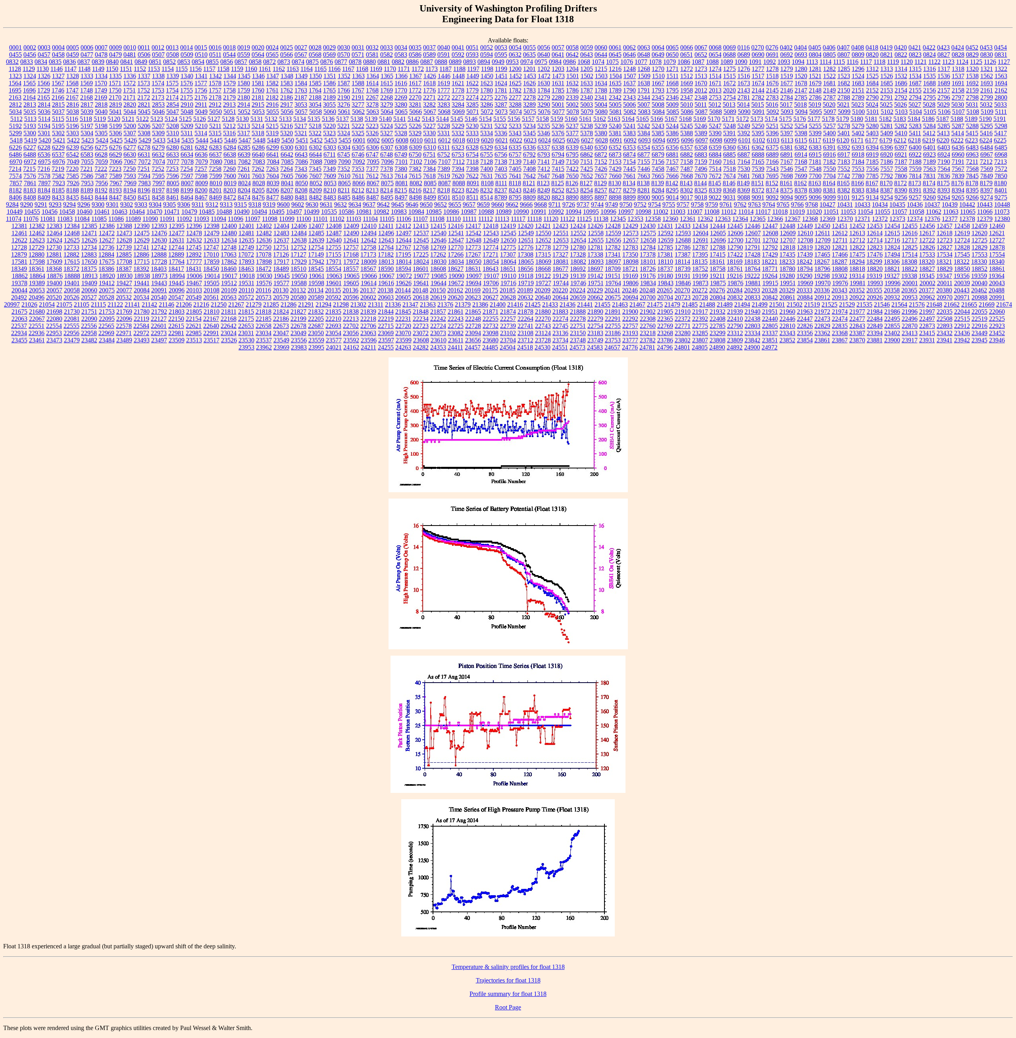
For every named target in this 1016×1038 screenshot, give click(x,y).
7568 (972, 168)
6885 (729, 154)
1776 (429, 90)
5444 (202, 140)
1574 (158, 83)
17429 (770, 254)
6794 (558, 154)
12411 (386, 226)
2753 (715, 97)
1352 (344, 76)
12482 (264, 233)
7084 (273, 161)
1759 (243, 90)
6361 (743, 147)
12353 (635, 218)
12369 (827, 218)
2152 (872, 90)
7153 (615, 161)
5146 (471, 118)
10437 (932, 204)
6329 (486, 147)
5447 (245, 140)
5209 (187, 126)
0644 (601, 54)
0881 (383, 61)
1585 (315, 83)
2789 (858, 97)
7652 (586, 176)
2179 (229, 97)
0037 (429, 47)
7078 (187, 161)
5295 (986, 126)
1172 (418, 68)
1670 (701, 83)
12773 (473, 247)
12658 (648, 240)
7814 (915, 176)
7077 (173, 161)
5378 (586, 133)
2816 (72, 104)
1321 (986, 68)
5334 (486, 133)
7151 (586, 161)
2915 (258, 104)
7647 (543, 176)
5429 (145, 140)
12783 (630, 247)
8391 (915, 190)
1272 (686, 68)
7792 (886, 176)
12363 (723, 218)
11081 (48, 218)
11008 (712, 211)
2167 (72, 97)
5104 (915, 111)
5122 (142, 118)
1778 (458, 90)
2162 (1001, 90)
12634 (229, 240)
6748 (386, 154)
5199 (115, 126)
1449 (472, 76)
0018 (229, 47)
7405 (515, 168)
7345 (315, 168)
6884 (715, 154)
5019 (814, 104)
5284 (929, 126)
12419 (508, 226)
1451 (501, 76)
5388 (686, 133)
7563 (929, 168)
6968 (1001, 154)
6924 (943, 154)
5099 (844, 111)
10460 (84, 211)
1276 (743, 68)
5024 (872, 104)
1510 (658, 76)
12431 (665, 226)
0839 (98, 61)
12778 (543, 247)
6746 (358, 154)
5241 (629, 126)
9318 (254, 204)
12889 (176, 254)
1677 (786, 83)
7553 (858, 168)
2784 (786, 97)
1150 (112, 68)
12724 (962, 240)
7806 (901, 176)
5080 (601, 111)
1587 (343, 83)
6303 (329, 147)
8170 (886, 183)
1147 (70, 68)
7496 (701, 168)
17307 (508, 254)
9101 (843, 197)
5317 (243, 133)
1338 (158, 76)
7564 (943, 168)
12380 (1002, 218)
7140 (529, 161)
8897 (601, 197)
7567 (958, 168)
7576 (29, 176)
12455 (910, 226)
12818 (787, 247)
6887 (743, 154)
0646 (629, 54)
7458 (658, 168)
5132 (271, 118)
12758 (368, 247)
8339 (715, 190)
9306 (183, 204)
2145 (772, 90)
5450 (287, 140)
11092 (184, 218)
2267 (372, 97)
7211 (972, 161)
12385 (89, 226)
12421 (543, 226)
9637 (369, 204)
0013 (172, 47)
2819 (115, 104)
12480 (229, 233)
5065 (401, 111)
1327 (58, 76)
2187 (300, 97)
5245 (686, 126)
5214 (258, 126)
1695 (15, 90)
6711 (329, 154)
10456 (50, 211)
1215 (601, 68)
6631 (144, 154)
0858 (255, 61)
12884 (106, 254)
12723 (944, 240)
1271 (672, 68)
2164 (29, 97)
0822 (901, 54)
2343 (629, 97)
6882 (686, 154)
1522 (829, 76)
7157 (672, 161)
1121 (920, 61)
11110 (453, 218)
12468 (72, 233)
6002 (373, 140)
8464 (187, 197)
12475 (142, 233)
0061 (615, 47)
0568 (315, 54)
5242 (643, 126)
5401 (843, 133)
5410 (901, 133)
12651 (526, 240)
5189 (971, 118)
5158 (542, 118)
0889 (455, 61)
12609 (788, 233)
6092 (630, 140)
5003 (586, 104)
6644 (315, 154)
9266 (972, 197)
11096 (235, 218)
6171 (857, 140)
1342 (215, 76)
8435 (72, 197)
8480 (287, 197)
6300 (287, 147)
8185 (58, 190)
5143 (428, 118)
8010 (216, 183)
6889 (772, 154)
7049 (73, 161)
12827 (944, 247)
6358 (701, 147)
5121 (128, 118)
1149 (98, 68)
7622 (472, 176)
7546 (786, 168)
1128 (15, 68)
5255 (815, 126)
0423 (943, 47)
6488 (29, 154)
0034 (400, 47)
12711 (840, 240)
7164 (743, 161)
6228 (44, 147)
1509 (644, 76)
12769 (438, 247)
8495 (387, 197)
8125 (557, 183)
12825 (910, 247)
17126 (281, 254)
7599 (215, 176)
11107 (420, 218)
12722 (927, 240)
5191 (999, 118)
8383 (858, 190)
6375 (772, 147)
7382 (415, 168)
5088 (715, 111)
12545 (508, 233)
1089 (726, 61)
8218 (443, 190)
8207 (287, 190)
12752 (298, 247)
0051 (472, 47)
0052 (486, 47)
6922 (915, 154)
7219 (58, 168)
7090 (344, 161)
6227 (29, 147)
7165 (758, 161)
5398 (801, 133)
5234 (529, 126)
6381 (786, 147)
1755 (186, 90)
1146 (56, 68)
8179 (986, 183)
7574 (15, 176)
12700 (735, 240)
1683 (858, 83)
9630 (312, 204)
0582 (386, 54)
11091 (167, 218)
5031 (972, 104)
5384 (643, 133)
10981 (364, 211)
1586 (329, 83)
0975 (541, 61)
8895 (586, 197)
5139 (371, 118)
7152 (601, 161)
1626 (529, 83)
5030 (957, 104)
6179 (885, 140)
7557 (886, 168)
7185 (872, 161)
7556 (872, 168)
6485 (1001, 147)
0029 (329, 47)
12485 (316, 233)
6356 (672, 147)
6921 (901, 154)
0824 (929, 54)
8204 (244, 190)
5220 (329, 126)
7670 (701, 176)
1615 (386, 83)
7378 (386, 168)
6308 (401, 147)
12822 (857, 247)
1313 (886, 68)
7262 (258, 168)
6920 (886, 154)
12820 (822, 247)
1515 (729, 76)
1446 (444, 76)
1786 (572, 90)
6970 (16, 161)
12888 (159, 254)
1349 (301, 76)
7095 (373, 161)
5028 (929, 104)
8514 (486, 197)
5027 (914, 104)
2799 (986, 97)
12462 (37, 233)
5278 (843, 126)
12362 (705, 218)
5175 (785, 118)
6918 (858, 154)
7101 (401, 161)
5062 (358, 111)
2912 (215, 104)
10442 (967, 204)
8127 (586, 183)
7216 (43, 168)
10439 (950, 204)
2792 (901, 97)
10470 (154, 211)
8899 (629, 197)
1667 (658, 83)
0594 (486, 54)
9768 (811, 204)
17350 (630, 254)
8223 (458, 190)
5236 (558, 126)
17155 (333, 254)
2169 (100, 97)
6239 (72, 147)
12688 (683, 240)
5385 (658, 133)
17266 (456, 254)
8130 (614, 183)
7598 (201, 176)
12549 (526, 233)
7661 (629, 176)
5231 (486, 126)
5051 (229, 111)
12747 (211, 247)
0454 (1000, 47)
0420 (900, 47)
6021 (501, 140)
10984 (416, 211)
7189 (929, 161)
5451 (302, 140)
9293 (55, 204)
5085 (672, 111)
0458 (58, 54)
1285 (843, 68)
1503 (601, 76)
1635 (615, 83)
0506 (144, 54)
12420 (525, 226)
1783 (529, 90)
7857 (16, 183)
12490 (351, 233)
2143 (743, 90)
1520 (801, 76)
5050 (215, 111)
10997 (626, 211)
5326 (372, 133)
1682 (843, 83)
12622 (19, 240)
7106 (430, 161)
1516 (743, 76)
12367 (792, 218)
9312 (212, 204)
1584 (300, 83)
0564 (258, 54)
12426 (595, 226)
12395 (177, 226)
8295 (672, 190)
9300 (98, 204)
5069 (458, 111)
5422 (73, 140)
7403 (501, 168)
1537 (958, 76)
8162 (800, 183)
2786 (815, 97)
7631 (486, 176)
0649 (658, 54)
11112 (485, 218)
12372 (880, 218)
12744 (176, 247)
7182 (829, 161)
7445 (629, 168)
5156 (514, 118)
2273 (458, 97)
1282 (829, 68)
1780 (486, 90)
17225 (421, 254)
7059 (101, 161)
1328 (72, 76)
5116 (72, 118)
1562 (986, 76)
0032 (372, 47)
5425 (116, 140)
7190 (943, 161)
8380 (815, 190)
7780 (858, 176)
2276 (501, 97)
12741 (141, 247)
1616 (400, 83)
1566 (43, 83)
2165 (43, 97)
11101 (320, 218)
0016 (215, 47)
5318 (258, 133)
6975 (44, 161)
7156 (658, 161)
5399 (815, 133)
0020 (258, 47)
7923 (58, 183)
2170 (115, 97)
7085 (287, 161)
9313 (226, 204)
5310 (172, 133)
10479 (189, 211)
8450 (129, 197)
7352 (343, 168)
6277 (129, 147)
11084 (82, 218)
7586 (87, 176)
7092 (358, 161)
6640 (258, 154)
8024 (244, 183)
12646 (438, 240)
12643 (386, 240)
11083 (65, 218)
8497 (401, 197)
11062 (933, 211)
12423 (560, 226)
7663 (643, 176)
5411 (915, 133)
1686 (901, 83)
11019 (797, 211)
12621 (997, 233)
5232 (501, 126)
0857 (241, 61)
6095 (673, 140)
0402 (786, 47)
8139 (657, 183)
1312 (872, 68)
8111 (501, 183)
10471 (172, 211)
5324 (343, 133)
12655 (596, 240)
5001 (558, 104)
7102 (416, 161)
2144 (758, 90)
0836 (69, 61)
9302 (126, 204)
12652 (543, 240)
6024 (544, 140)
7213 (1000, 161)
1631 (558, 83)
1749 (100, 90)
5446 (230, 140)
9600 (283, 204)
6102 (758, 140)
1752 (143, 90)
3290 (543, 104)
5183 (899, 118)
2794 (915, 97)
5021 (843, 104)
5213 (243, 126)
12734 (89, 247)
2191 (358, 97)
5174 (771, 118)
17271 (490, 254)
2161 (986, 90)
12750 (263, 247)
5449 (273, 140)
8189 (87, 190)
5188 (957, 118)
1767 (358, 90)
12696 (718, 240)
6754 (472, 154)
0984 (555, 61)
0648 (643, 54)
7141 (543, 161)
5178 (828, 118)
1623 (486, 83)
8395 (972, 190)
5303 (72, 133)
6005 (387, 140)
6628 (101, 154)
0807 (843, 54)
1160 (251, 68)
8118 (515, 183)
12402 (264, 226)
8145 (714, 183)
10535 (329, 211)
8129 (600, 183)
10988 (486, 211)
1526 (886, 76)
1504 (615, 76)
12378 (967, 218)
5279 (858, 126)
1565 (29, 83)
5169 (699, 118)
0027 (300, 47)
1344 (229, 76)
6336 (529, 147)
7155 (643, 161)
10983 (399, 211)
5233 (515, 126)
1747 (72, 90)
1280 (801, 68)
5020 (829, 104)
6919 (872, 154)
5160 (571, 118)
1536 (943, 76)
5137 (342, 118)
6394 (872, 147)
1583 (286, 83)
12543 (491, 233)
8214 (386, 190)
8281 (643, 190)
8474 (244, 197)
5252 (786, 126)
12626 (89, 240)
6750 (415, 154)
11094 (218, 218)
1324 (29, 76)
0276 (772, 47)
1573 (143, 83)
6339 (572, 147)
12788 (717, 247)
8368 (729, 190)
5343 (515, 133)
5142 (414, 118)
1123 (948, 61)
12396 (194, 226)
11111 (469, 218)
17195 (403, 254)
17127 (298, 254)
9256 (901, 197)
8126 (572, 183)
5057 (301, 111)
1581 (258, 83)
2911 (201, 104)
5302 (58, 133)
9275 (1001, 197)
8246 (529, 190)
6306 (372, 147)
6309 (415, 147)
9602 (297, 204)
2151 (858, 90)
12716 (892, 240)
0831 (1001, 54)
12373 (897, 218)
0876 (326, 61)
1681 (829, 83)
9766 (797, 204)
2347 (686, 97)
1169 (376, 68)
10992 (556, 211)
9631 (326, 204)
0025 (286, 47)
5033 (1000, 104)
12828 (962, 247)
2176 (200, 97)
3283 (443, 104)
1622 (472, 83)
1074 (598, 61)
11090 (150, 218)
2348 (701, 97)
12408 (334, 226)
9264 (943, 197)
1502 (587, 76)
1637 (629, 83)
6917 (843, 154)
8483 (329, 197)
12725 (979, 240)
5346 (543, 133)
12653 (561, 240)
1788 (601, 90)
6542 (72, 154)
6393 (858, 147)
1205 (586, 68)
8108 (487, 183)
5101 (872, 111)
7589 (115, 176)
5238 (586, 126)
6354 (643, 147)
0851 (155, 61)
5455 (345, 140)
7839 (958, 176)
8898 (615, 197)
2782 (758, 97)
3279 (386, 104)
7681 (743, 176)
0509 (187, 54)
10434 (880, 204)
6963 (972, 154)
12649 (491, 240)
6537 (58, 154)
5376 (558, 133)
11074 (13, 218)
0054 (515, 47)
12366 (775, 218)
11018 (780, 211)
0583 (400, 54)
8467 (201, 197)
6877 (643, 154)
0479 (115, 54)
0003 (44, 47)
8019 (230, 183)
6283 (215, 147)
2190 (343, 97)
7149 (558, 161)
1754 (172, 90)
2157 (943, 90)
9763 (754, 204)
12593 (683, 233)
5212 (229, 126)
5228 (443, 126)
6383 (815, 147)
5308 (144, 133)
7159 (701, 161)
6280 (172, 147)
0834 (41, 61)
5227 (429, 126)
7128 (486, 161)
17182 (386, 254)
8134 (629, 183)
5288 (972, 126)
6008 (402, 140)
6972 (30, 161)
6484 (986, 147)
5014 (743, 104)
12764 (386, 247)
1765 (329, 90)
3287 (501, 104)
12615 (892, 233)
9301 (112, 204)
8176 (957, 183)
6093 (644, 140)
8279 (629, 190)
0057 (558, 47)
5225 (400, 126)
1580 (243, 83)
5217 (300, 126)
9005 (658, 197)
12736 (106, 247)
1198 (487, 68)
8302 (686, 190)
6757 (515, 154)
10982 (381, 211)
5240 (615, 126)
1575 (172, 83)
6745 (343, 154)
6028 (601, 140)
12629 (142, 240)
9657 (469, 204)
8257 (601, 190)
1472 (544, 76)
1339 (172, 76)
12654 (578, 240)
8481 (301, 197)
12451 (840, 226)
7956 (101, 183)
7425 (586, 168)
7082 (244, 161)
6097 (701, 140)
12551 (561, 233)
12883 (89, 254)
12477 (177, 233)
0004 (58, 47)
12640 (334, 240)
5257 (829, 126)
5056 (287, 111)
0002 (29, 47)
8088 (458, 183)
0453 (986, 47)
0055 (529, 47)
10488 (224, 211)
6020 (487, 140)
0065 (672, 47)
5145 (456, 118)
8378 (801, 190)
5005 (615, 104)
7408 (529, 168)
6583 (87, 154)
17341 (613, 254)
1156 (195, 68)
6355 (658, 147)
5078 (572, 111)
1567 (58, 83)
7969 (130, 183)
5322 (315, 133)
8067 (373, 183)
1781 (501, 90)
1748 (86, 90)
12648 (473, 240)
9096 (815, 197)
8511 (472, 197)
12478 (194, 233)
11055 (882, 211)
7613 (386, 176)
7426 (601, 168)
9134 (872, 197)
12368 (810, 218)
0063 (643, 47)
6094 (658, 140)
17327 (560, 254)
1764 (315, 90)
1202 (543, 68)
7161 (729, 161)
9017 (686, 197)
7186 (886, 161)
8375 (786, 190)
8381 (829, 190)
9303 (141, 204)
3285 (472, 104)
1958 (686, 90)
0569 (329, 54)
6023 (530, 140)
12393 (159, 226)
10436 (915, 204)
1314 (901, 68)
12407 (316, 226)
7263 (272, 168)
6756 (501, 154)
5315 (215, 133)
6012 (444, 140)
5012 (714, 104)
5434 (173, 140)
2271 (429, 97)
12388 (124, 226)
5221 (343, 126)
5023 (857, 104)
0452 (972, 47)
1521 (815, 76)
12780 (578, 247)
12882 (71, 254)
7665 (658, 176)
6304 (344, 147)
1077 (641, 61)
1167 (348, 68)
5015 (757, 104)
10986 (451, 211)
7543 (772, 168)
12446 (752, 226)
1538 (972, 76)
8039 (273, 183)
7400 (486, 168)
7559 (915, 168)
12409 (351, 226)
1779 (472, 90)
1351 (329, 76)
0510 (201, 54)
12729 (36, 247)
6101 (744, 140)
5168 (685, 118)
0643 (586, 54)
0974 (526, 61)
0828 (958, 54)
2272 (443, 97)
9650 (426, 204)
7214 (15, 168)
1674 (758, 83)
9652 (440, 204)
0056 (543, 47)
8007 (187, 183)
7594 (144, 176)
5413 (943, 133)
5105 (930, 111)
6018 (458, 140)
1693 (986, 83)
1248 (629, 68)
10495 (277, 211)
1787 (586, 90)
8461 (172, 197)
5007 (643, 104)
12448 (787, 226)
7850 (1001, 176)
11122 (567, 218)
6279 (158, 147)
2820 (129, 104)
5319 (272, 133)
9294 (69, 204)
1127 (1004, 61)
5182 (885, 118)
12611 (822, 233)
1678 (801, 83)
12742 (159, 247)
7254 (186, 168)
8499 (429, 197)
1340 (187, 76)
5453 (330, 140)
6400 (915, 147)
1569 (86, 83)
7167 (786, 161)
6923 (929, 154)
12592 (665, 233)
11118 (534, 218)
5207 (158, 126)
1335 (115, 76)
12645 (421, 240)
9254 (886, 197)
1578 (215, 83)
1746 (58, 90)
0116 (743, 47)
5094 (801, 111)
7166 (772, 161)
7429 (615, 168)
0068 (715, 47)
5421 (59, 140)
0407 (843, 47)
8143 (686, 183)
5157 (528, 118)
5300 (29, 133)
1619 (443, 83)
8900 (643, 197)
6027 (587, 140)
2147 (801, 90)
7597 (187, 176)
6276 (115, 147)
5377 (572, 133)
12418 (490, 226)
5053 (258, 111)
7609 (329, 176)
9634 (354, 204)
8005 (173, 183)
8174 (929, 183)
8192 (101, 190)
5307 (129, 133)
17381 (665, 254)
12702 (770, 240)
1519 (786, 76)
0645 (615, 54)
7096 (387, 161)
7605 (287, 176)
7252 (158, 168)
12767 (403, 247)
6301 (301, 147)
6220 (943, 140)
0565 (272, 54)
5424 (102, 140)
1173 (431, 68)
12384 (72, 226)
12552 (578, 233)
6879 (658, 154)
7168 (801, 161)
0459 (72, 54)
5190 (985, 118)
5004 (601, 104)
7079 (201, 161)
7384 (429, 168)
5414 (957, 133)
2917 (286, 104)
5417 (1000, 133)
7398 (472, 168)
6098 (716, 140)
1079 (669, 61)
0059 (586, 47)
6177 (871, 140)
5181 (871, 118)
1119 (893, 61)
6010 (416, 140)
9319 (269, 204)
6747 (372, 154)
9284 (12, 204)
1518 (772, 76)
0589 (429, 54)
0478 (101, 54)
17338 (595, 254)
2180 (243, 97)
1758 (229, 90)
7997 (158, 183)
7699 (801, 176)
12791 (752, 247)
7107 (444, 161)
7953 (87, 183)
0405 (814, 47)
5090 (744, 111)
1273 (701, 68)
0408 (857, 47)
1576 (186, 83)
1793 (658, 90)
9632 (340, 204)
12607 (753, 233)
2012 (701, 90)
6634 (187, 154)
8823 (558, 197)
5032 (986, 104)
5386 (672, 133)
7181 (815, 161)
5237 (572, 126)
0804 (815, 54)
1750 (115, 90)
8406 (15, 197)
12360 (670, 218)
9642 (383, 204)
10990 (521, 211)
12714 (875, 240)
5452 (316, 140)
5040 (101, 111)
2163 (15, 97)
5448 (259, 140)
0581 (372, 54)
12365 (758, 218)
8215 (400, 190)
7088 (316, 161)
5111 (1001, 111)
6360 (729, 147)
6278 (144, 147)
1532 (901, 76)
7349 (329, 168)
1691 (958, 83)
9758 (697, 204)
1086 (683, 61)
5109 (987, 111)
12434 (700, 226)
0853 (183, 61)
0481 (129, 54)
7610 (344, 176)
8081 (401, 183)
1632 (572, 83)
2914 (243, 104)
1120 (907, 61)
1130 (43, 68)
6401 (929, 147)
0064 (658, 47)
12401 (246, 226)
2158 (958, 90)
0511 (215, 54)
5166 (656, 118)
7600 (229, 176)
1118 (879, 61)
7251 (143, 168)
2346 (672, 97)
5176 (799, 118)
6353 (629, 147)
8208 (301, 190)
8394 (958, 190)
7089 (330, 161)
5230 (472, 126)
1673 (743, 83)
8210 (329, 190)
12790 (735, 247)
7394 (458, 168)
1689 (943, 83)
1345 (244, 76)
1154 (168, 68)
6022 (516, 140)
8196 (144, 190)
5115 (58, 118)
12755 (333, 247)
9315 (240, 204)
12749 (246, 247)
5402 (858, 133)
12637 (281, 240)
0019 (243, 47)
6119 (829, 140)
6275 (101, 147)
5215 (272, 126)
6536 (44, 154)
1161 (265, 68)
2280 (558, 97)
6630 (129, 154)
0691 (772, 54)
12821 (840, 247)
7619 (443, 176)
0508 (172, 54)
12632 (194, 240)
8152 (772, 183)
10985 (434, 211)
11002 (660, 211)
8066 (358, 183)
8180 (1000, 183)
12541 (456, 233)
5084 (658, 111)
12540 (438, 233)
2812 (15, 104)
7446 (643, 168)
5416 (986, 133)
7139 (515, 161)
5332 (458, 133)
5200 (129, 126)
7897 (44, 183)
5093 (787, 111)
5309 (158, 133)
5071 (472, 111)
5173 (756, 118)
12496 (386, 233)
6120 (843, 140)
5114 (44, 118)
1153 (154, 68)
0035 (415, 47)
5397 (786, 133)
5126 (199, 118)
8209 (315, 190)
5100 (858, 111)
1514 (715, 76)
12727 (997, 240)
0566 (286, 54)
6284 (229, 147)
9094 (786, 197)
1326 (44, 76)
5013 (729, 104)
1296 (858, 68)
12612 (840, 233)
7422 (572, 168)
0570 (343, 54)
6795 (572, 154)
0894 (483, 61)
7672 (715, 176)
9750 (626, 204)
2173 (158, 97)
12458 (962, 226)
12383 (54, 226)
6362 (758, 147)
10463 (119, 211)
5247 (715, 126)
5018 (800, 104)
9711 (554, 204)
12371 (862, 218)
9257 (915, 197)
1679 (815, 83)
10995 (591, 211)
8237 (501, 190)
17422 (735, 254)
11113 (502, 218)
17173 (368, 254)
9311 (198, 204)
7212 (986, 161)
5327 (386, 133)
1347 (272, 76)
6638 (229, 154)
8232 (486, 190)
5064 (387, 111)
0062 (629, 47)
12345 (618, 218)
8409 (44, 197)
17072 (246, 254)
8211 (344, 190)
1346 (258, 76)
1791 (643, 90)
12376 (932, 218)
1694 (1001, 83)
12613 (857, 233)
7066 (116, 161)
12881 (54, 254)
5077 (558, 111)
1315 (915, 68)
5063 (372, 111)
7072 (144, 161)
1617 (415, 83)
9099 (829, 197)
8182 (15, 190)
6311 (444, 147)
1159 (237, 68)
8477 (272, 197)
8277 (615, 190)
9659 (483, 204)
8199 (187, 190)
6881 (672, 154)
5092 (772, 111)
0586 (415, 54)
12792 (770, 247)
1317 (943, 68)
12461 (19, 233)
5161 (585, 118)
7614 (400, 176)
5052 (244, 111)
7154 (629, 161)
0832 (12, 61)
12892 (194, 254)
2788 (843, 97)
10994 (573, 211)
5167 (671, 118)
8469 (215, 197)
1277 (758, 68)
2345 (658, 97)
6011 (430, 140)
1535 (929, 76)
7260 (229, 168)
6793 (543, 154)
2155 (915, 90)
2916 (272, 104)
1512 (686, 76)
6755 (486, 154)
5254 (801, 126)
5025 (886, 104)
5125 (185, 118)
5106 (944, 111)
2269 (400, 97)
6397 (901, 147)
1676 (772, 83)
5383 (629, 133)
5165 (642, 118)
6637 (215, 154)
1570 (100, 83)
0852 (169, 61)
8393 (943, 190)
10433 (862, 204)
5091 (758, 111)
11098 (269, 218)
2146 (786, 90)
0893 (469, 61)
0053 (501, 47)
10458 (67, 211)
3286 (486, 104)
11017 (763, 211)
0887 (426, 61)
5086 (687, 111)
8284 (658, 190)
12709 (823, 240)
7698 (786, 176)
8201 (215, 190)
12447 (770, 226)
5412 (929, 133)
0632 (515, 54)
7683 (758, 176)
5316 (229, 133)
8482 (315, 197)
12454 (892, 226)
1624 (501, 83)
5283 (915, 126)
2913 (229, 104)
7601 (244, 176)
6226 (15, 147)
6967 (986, 154)
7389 (443, 168)
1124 (962, 61)
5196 (72, 126)
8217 (429, 190)
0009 (115, 47)
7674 (729, 176)
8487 (372, 197)
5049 (201, 111)
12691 (700, 240)
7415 (558, 168)
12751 (281, 247)
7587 (101, 176)
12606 (735, 233)
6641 (272, 154)
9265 (958, 197)
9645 (397, 204)
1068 (583, 61)
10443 (985, 204)
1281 (815, 68)
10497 (294, 211)
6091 (616, 140)
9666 (526, 204)
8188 (72, 190)
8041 (287, 183)
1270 (658, 68)
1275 (729, 68)
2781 (743, 97)
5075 (529, 111)
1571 (115, 83)
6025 (558, 140)
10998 (643, 211)
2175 (186, 97)
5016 (772, 104)
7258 (215, 168)
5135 (314, 118)
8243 (515, 190)
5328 (400, 133)
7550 (829, 168)
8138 (643, 183)
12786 (683, 247)
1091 (755, 61)
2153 (886, 90)
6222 (957, 140)
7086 (301, 161)
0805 (829, 54)
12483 (281, 233)
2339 (572, 97)
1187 (445, 68)
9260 (929, 197)
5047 (172, 111)
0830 (986, 54)
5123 (156, 118)
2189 (329, 97)
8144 (700, 183)
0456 (29, 54)
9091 (758, 197)
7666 (672, 176)
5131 (256, 118)
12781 (595, 247)
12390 (142, 226)
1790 (629, 90)
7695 (772, 176)
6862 (586, 154)
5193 (29, 126)
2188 (315, 97)
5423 (87, 140)
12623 (37, 240)
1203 (558, 68)
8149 (743, 183)
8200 (201, 190)
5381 (615, 133)
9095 (801, 197)
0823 (915, 54)
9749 (611, 204)
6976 (58, 161)
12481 (246, 233)
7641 (515, 176)
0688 (729, 54)
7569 (986, 168)
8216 (415, 190)
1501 (572, 76)
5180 (857, 118)
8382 (843, 190)
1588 (358, 83)
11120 (550, 218)
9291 (41, 204)
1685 (886, 83)
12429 (630, 226)
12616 (910, 233)
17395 (700, 254)
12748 (229, 247)
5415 (972, 133)
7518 (729, 168)
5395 (758, 133)
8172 (900, 183)
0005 (72, 47)
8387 (886, 190)
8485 (344, 197)
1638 (643, 83)
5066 (415, 111)
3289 (529, 104)
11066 (985, 211)
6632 (158, 154)
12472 (107, 233)
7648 (558, 176)
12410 (369, 226)
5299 (15, 133)
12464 (54, 233)
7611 (358, 176)
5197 (87, 126)
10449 (15, 211)
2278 (529, 97)
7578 (44, 176)
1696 (29, 90)
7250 (129, 168)
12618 (944, 233)
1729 (43, 90)
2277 (515, 97)
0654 (715, 54)
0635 (529, 54)
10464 (137, 211)
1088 (712, 61)
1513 (701, 76)
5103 (901, 111)
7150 (572, 161)
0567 (300, 54)
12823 (875, 247)
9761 (726, 204)
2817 (87, 104)
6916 (829, 154)
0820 (872, 54)
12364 (740, 218)
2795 (929, 97)
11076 (30, 218)
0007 (101, 47)
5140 (385, 118)
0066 (686, 47)
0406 (829, 47)
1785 (558, 90)
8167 (872, 183)
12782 (613, 247)
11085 (99, 218)
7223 (115, 168)
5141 (399, 118)
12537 (421, 233)
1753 (158, 90)
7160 (715, 161)
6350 (601, 147)
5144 (442, 118)
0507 (158, 54)
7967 (116, 183)
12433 (683, 226)
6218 (914, 140)
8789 (501, 197)
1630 (543, 83)
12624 (54, 240)
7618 (429, 176)
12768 (421, 247)
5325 (358, 133)
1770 (400, 90)
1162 (279, 68)
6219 (928, 140)
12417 (473, 226)
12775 (508, 247)
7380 (400, 168)
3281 (415, 104)
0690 (758, 54)
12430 (648, 226)
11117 (518, 218)
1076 (626, 61)
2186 (286, 97)
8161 (786, 183)
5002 (572, 104)
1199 (501, 68)
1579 (229, 83)
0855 (212, 61)
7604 (272, 176)
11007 (694, 211)
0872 (269, 61)
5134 (299, 118)
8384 (872, 190)
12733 (71, 247)
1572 (129, 83)
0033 (386, 47)
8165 (843, 183)
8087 (444, 183)
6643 (301, 154)
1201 (529, 68)
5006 (629, 104)
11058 (916, 211)
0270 (757, 47)
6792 (529, 154)
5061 (344, 111)
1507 (629, 76)
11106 (403, 218)
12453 (875, 226)
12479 (211, 233)
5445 (216, 140)
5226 (415, 126)
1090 (741, 61)
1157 (209, 68)
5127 (214, 118)
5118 (86, 118)
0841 (126, 61)
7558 (901, 168)
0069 (729, 47)
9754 (654, 204)
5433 (159, 140)
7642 (529, 176)
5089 (730, 111)
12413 (421, 226)
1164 (306, 68)
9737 (583, 204)
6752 (443, 154)
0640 (543, 54)
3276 (343, 104)
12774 (490, 247)
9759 (711, 204)
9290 (26, 204)
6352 (615, 147)
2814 (44, 104)
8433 (58, 197)
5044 (129, 111)
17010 (211, 254)
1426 (429, 76)
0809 (858, 54)
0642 (572, 54)
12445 (735, 226)
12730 (54, 247)
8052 (316, 183)
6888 (758, 154)
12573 (631, 233)
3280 (400, 104)
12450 (822, 226)
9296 (83, 204)
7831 (929, 176)
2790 (872, 97)
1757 (215, 90)
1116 (852, 61)
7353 (358, 168)
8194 (129, 190)
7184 (858, 161)
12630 (159, 240)
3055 (329, 104)
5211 (215, 126)
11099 (286, 218)
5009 (672, 104)
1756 (200, 90)
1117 (866, 61)
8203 (229, 190)
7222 (100, 168)
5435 (187, 140)
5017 (786, 104)
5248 (729, 126)
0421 (914, 47)
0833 (26, 61)
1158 (223, 68)
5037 (58, 111)
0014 (186, 47)
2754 (729, 97)
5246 (701, 126)
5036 (44, 111)
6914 (801, 154)
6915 (815, 154)
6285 (244, 147)
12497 (404, 233)
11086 (116, 218)
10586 (346, 211)
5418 (16, 140)
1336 (129, 76)
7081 (230, 161)
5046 (158, 111)
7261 (243, 168)
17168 (351, 254)
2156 (929, 90)
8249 (543, 190)
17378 (648, 254)
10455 (32, 211)
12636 (264, 240)
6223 (971, 140)
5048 (187, 111)
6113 (787, 140)
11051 (831, 211)
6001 (359, 140)
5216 (286, 126)
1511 (672, 76)
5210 (201, 126)
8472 (229, 197)
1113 (812, 61)
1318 (958, 68)
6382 (801, 147)
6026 (573, 140)
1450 (487, 76)
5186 (928, 118)
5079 (587, 111)
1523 (843, 76)
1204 (572, 68)
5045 (144, 111)
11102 (336, 218)
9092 (772, 197)
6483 (972, 147)
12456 (927, 226)
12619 (962, 233)
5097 (830, 111)
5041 (115, 111)
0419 (886, 47)
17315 (543, 254)
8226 (472, 190)
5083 (644, 111)
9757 (683, 204)
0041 (458, 47)
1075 (612, 61)
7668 (686, 176)
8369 (743, 190)
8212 (358, 190)
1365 (387, 76)
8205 (258, 190)
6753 (458, 154)
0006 (87, 47)
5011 (701, 104)
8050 (301, 183)
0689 (743, 54)
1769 (386, 90)
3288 (515, 104)
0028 (315, 47)
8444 (101, 197)
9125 (858, 197)
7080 (216, 161)
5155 (499, 118)
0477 (87, 54)
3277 (358, 104)
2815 (58, 104)
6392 (843, 147)
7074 (158, 161)
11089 (133, 218)
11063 (950, 211)
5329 (415, 133)
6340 (586, 147)
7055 (87, 161)
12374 (915, 218)
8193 (115, 190)
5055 (272, 111)
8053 (330, 183)
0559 (243, 54)
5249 (743, 126)
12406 (299, 226)
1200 (515, 68)
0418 (872, 47)
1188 (459, 68)
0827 (943, 54)
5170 (714, 118)
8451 (144, 197)
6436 (958, 147)
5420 (44, 140)
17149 (316, 254)
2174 (172, 97)
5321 (300, 133)
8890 (572, 197)
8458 (158, 197)
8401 (1001, 190)
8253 (572, 190)
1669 (686, 83)
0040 (443, 47)
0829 (972, 54)
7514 (715, 168)
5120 (114, 118)
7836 (943, 176)
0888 (441, 61)
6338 (558, 147)
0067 (701, 47)
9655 (454, 204)
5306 (115, 133)
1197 (473, 68)
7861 (30, 183)
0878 (355, 61)
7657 (601, 176)
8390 (901, 190)
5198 (101, 126)
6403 (943, 147)
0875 (312, 61)
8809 (529, 197)
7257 (200, 168)
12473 (124, 233)
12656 (613, 240)
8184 (44, 190)
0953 (512, 61)
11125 (584, 218)
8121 (529, 183)
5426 (130, 140)
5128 (228, 118)
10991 (538, 211)
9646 (412, 204)
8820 (543, 197)
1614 (372, 83)
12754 (316, 247)
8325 (701, 190)
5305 (101, 133)
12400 (229, 226)
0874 (298, 61)
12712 (857, 240)
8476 (258, 197)
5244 (672, 126)
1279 (786, 68)
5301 (44, 133)
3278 (372, 104)
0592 (458, 54)
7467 (672, 168)
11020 (814, 211)
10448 (1002, 204)
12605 (718, 233)
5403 (872, 133)
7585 (72, 176)
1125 (976, 61)
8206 (272, 190)
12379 (985, 218)
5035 (29, 111)
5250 (758, 126)
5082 (629, 111)
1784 (543, 90)
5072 (487, 111)
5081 (615, 111)
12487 (334, 233)
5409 (886, 133)
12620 (979, 233)
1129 (29, 68)
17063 (229, 254)
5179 (842, 118)
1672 (729, 83)
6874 (629, 154)
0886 (412, 61)
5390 (715, 133)
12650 (508, 240)
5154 (485, 118)
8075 (387, 183)
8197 (158, 190)
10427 (827, 204)
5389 (701, 133)
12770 (456, 247)
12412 (403, 226)
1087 (698, 61)
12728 (19, 247)
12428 (613, 226)
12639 (316, 240)
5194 (44, 126)
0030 (343, 47)
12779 (560, 247)
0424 (957, 47)
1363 (358, 76)
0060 (601, 47)
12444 (717, 226)
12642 (369, 240)
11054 (865, 211)
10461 (102, 211)
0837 (83, 61)
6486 (15, 154)
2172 (143, 97)
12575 (648, 233)
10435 (897, 204)
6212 (900, 140)
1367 (415, 76)
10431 (845, 204)
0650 (672, 54)
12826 (927, 247)
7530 (743, 168)
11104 (370, 218)
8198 (172, 190)
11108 (436, 218)
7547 (801, 168)
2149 (829, 90)
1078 (655, 61)
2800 (1001, 97)
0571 (358, 54)
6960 (958, 154)
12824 (892, 247)
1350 (315, 76)
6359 (715, 147)
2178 (215, 97)
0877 (341, 61)
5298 (1001, 126)
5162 (599, 118)
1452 (515, 76)
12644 (404, 240)
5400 (829, 133)
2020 (729, 90)
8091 (473, 183)
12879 (19, 254)
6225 (1000, 140)
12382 (37, 226)
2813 (29, 104)
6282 (201, 147)
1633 (586, 83)
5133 (285, 118)
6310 (429, 147)
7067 (130, 161)
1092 (769, 61)
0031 (358, 47)
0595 (501, 54)
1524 (858, 76)
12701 (753, 240)
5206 (144, 126)
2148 (815, 90)
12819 (805, 247)
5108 (972, 111)
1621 (458, 83)
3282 (429, 104)
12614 (875, 233)
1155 (181, 68)
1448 (458, 76)
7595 (158, 176)
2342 (615, 97)
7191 (958, 161)
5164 (628, 118)
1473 (558, 76)
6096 (687, 140)
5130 (242, 118)
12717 (910, 240)
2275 (486, 97)
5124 (171, 118)
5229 (458, 126)
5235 (543, 126)
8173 (914, 183)
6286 (258, 147)
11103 (353, 218)
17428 (752, 254)
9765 (783, 204)
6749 (400, 154)
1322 (1001, 68)
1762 (286, 90)
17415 (717, 254)
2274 (472, 97)
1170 (390, 68)
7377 (372, 168)
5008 (658, 104)
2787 (829, 97)
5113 (30, 118)
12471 (89, 233)
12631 (177, 240)
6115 (801, 140)
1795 (672, 90)
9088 (743, 197)
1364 (372, 76)
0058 (572, 47)
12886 (141, 254)
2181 (258, 97)
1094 (798, 61)
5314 (200, 133)
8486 (358, 197)
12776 (525, 247)
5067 (429, 111)
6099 (730, 140)
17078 (263, 254)
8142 (672, 183)
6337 (543, 147)
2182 (272, 97)
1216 (615, 68)
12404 (281, 226)
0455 (15, 54)
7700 (815, 176)
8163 (814, 183)
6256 (87, 147)
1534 (915, 76)
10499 (311, 211)
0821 (886, 54)
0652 (701, 54)
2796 (943, 97)
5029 (943, 104)
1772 (415, 90)
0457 (44, 54)
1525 (872, 76)
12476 (159, 233)
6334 (501, 147)
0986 (569, 61)
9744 (597, 204)
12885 (124, 254)
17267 (473, 254)
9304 (155, 204)
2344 (643, 97)
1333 (87, 76)
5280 (872, 126)
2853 (158, 104)
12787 (700, 247)
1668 (672, 83)
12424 (578, 226)
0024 (272, 47)
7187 (901, 161)
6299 (272, 147)
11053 (848, 211)
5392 (743, 133)
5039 (87, 111)
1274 (715, 68)
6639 (244, 154)
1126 (990, 61)
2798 (972, 97)
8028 (258, 183)
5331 (443, 133)
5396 (772, 133)
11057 (899, 211)
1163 (293, 68)
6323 (458, 147)
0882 (398, 61)
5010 (686, 104)
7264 (286, 168)
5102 (887, 111)
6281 (187, 147)
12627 (107, 240)
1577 (200, 83)
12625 (72, 240)
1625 (515, 83)
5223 (372, 126)
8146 (729, 183)
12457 (944, 226)
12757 (351, 247)
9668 (540, 204)
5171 (728, 118)
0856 (226, 61)
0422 (929, 47)
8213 (372, 190)
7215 (29, 168)
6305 (358, 147)
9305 (169, 204)
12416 (456, 226)
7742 (843, 176)
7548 (815, 168)
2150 (843, 90)
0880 (369, 61)
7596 (172, 176)
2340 (586, 97)
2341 (601, 97)
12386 (107, 226)
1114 (825, 61)
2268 (386, 97)
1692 (972, 83)
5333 (472, 133)
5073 (501, 111)
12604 (700, 233)
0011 (144, 47)
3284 (458, 104)
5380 (601, 133)
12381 (19, 226)
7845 (972, 176)
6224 (985, 140)
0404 (800, 47)
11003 (677, 211)
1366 (401, 76)
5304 (87, 133)
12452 (857, 226)
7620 (458, 176)
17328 (578, 254)
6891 (786, 154)
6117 (815, 140)
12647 (456, 240)
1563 (1001, 76)
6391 (829, 147)
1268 (643, 68)
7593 (129, 176)
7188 (915, 161)
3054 (315, 104)
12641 (351, 240)
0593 (472, 54)
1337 (144, 76)
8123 (543, 183)
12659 (665, 240)
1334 (101, 76)
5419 (30, 140)
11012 (729, 211)
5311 (187, 133)
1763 (300, 90)
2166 (58, 97)
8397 (986, 190)
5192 (15, 126)
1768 (372, 90)
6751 (429, 154)
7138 (501, 161)
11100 (303, 218)
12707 (788, 240)
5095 (815, 111)
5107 (958, 111)
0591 (443, 54)
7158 (686, 161)
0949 (498, 61)
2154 (901, 90)
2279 (543, 97)
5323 (329, 133)
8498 (415, 197)
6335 (515, 147)
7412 (543, 168)
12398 (211, 226)
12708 (805, 240)
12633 (211, 240)
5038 (72, 111)
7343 (300, 168)
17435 (787, 254)
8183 (29, 190)
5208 (172, 126)
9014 (672, 197)
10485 (207, 211)
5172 (742, 118)
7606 (301, 176)
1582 (272, 83)
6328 (472, 147)
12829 (979, 247)
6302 (315, 147)
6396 (886, 147)
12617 (927, 233)
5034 (15, 111)
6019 (473, 140)
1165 (320, 68)
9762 (740, 204)
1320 (972, 68)
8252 (558, 190)
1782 (515, 90)
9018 (701, 197)
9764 (768, 204)
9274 (986, 197)
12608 (770, 233)
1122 (934, 61)
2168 (86, 97)
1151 (126, 68)
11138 (600, 218)
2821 (144, 104)
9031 (729, 197)
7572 (1001, 168)
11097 (252, 218)
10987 (469, 211)
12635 (246, 240)
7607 (315, 176)
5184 (914, 118)
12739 (124, 247)
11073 (1002, 211)
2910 (187, 104)
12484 (299, 233)
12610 (805, 233)
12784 (648, 247)
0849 (141, 61)
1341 (201, 76)
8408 (29, 197)
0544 (229, 54)
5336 (501, 133)
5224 (386, 126)
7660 (615, 176)
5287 (958, 126)
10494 (259, 211)
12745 (194, 247)
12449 (805, 226)
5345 (529, 133)
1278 (772, 68)
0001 (15, 47)
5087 (701, 111)
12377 (950, 218)
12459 (979, 226)
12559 (613, 233)
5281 (886, 126)
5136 (328, 118)
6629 (115, 154)
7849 (986, 176)
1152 (140, 68)
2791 (886, 97)
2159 (972, 90)
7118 (472, 161)
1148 (84, 68)
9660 (497, 204)
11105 (386, 218)
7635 (501, 176)
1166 (334, 68)
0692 (786, 54)
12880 (36, 254)
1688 (929, 83)
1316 (929, 68)
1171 (404, 68)
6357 (686, 147)
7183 (843, 161)
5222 (358, 126)
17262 (438, 254)
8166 (857, 183)
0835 (55, 61)
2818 (101, 104)
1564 (15, 83)
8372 (758, 190)
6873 (615, 154)
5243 (658, 126)
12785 (665, 247)
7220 (72, 168)
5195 (58, 126)
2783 (772, 97)
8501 (444, 197)
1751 (129, 90)
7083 (258, 161)
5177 (814, 118)
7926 (73, 183)
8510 (458, 197)
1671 (715, 83)
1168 (362, 68)
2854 (172, 104)
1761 (272, 90)
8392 (929, 190)
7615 (415, 176)
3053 (300, 104)
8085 (430, 183)
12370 (845, 218)
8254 (586, 190)
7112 (458, 161)
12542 (473, 233)
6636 (201, 154)
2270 (415, 97)
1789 (615, 90)
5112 (16, 118)
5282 (901, 126)
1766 (343, 90)
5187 (942, 118)
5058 (315, 111)
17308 (525, 254)
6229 (58, 147)
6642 (287, 154)
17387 (683, 254)
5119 (100, 118)
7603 (258, 176)
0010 (129, 47)
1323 (15, 76)
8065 (344, 183)
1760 (258, 90)
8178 (972, 183)
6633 (172, 154)
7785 (872, 176)
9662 (512, 204)
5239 (601, 126)
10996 (608, 211)
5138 (356, 118)
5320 (286, 133)
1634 (601, 83)
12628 (124, 240)
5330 (429, 133)
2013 (715, 90)
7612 (372, 176)
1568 (72, 83)
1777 (443, 90)
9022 (715, 197)
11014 (746, 211)
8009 (201, 183)
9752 (640, 204)
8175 (943, 183)
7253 (172, 168)
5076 (544, 111)
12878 (997, 247)
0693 (801, 54)
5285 (943, 126)
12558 (596, 233)
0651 (686, 54)
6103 (773, 140)
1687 (915, 83)
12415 (438, 226)
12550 (543, 233)
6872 (601, 154)
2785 (801, 97)
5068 (444, 111)
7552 (843, 168)
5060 (329, 111)
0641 (558, 54)
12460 (997, 226)
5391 (729, 133)
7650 (572, 176)
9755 (668, 204)
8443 (87, 197)
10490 (242, 211)
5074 (515, 111)
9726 (568, 204)
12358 (653, 218)
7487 (686, 168)
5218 (315, 126)
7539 (758, 168)
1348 (287, 76)
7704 (829, 176)
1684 (872, 83)
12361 (688, 218)
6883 (701, 154)
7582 (58, 176)
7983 (144, 183)
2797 (958, 97)
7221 (86, 168)
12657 (631, 240)
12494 (369, 233)
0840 (112, 61)
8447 (115, 197)
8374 (772, 190)
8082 (416, 183)
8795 (515, 197)
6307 (387, 147)
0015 (200, 47)
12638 (299, 240)
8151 (757, 183)
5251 (772, 126)
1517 (758, 76)
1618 (429, 83)
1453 (529, 76)
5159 (556, 118)
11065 (968, 211)
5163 (614, 118)
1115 (839, 61)
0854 (198, 61)
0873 (283, 61)
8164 (829, 183)
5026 (900, 104)
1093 (783, 61)
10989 (504, 211)
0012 (158, 47)
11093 (201, 218)
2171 (129, 97)
